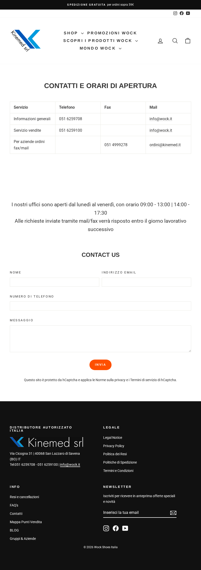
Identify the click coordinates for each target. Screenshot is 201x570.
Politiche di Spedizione (120, 462)
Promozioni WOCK (112, 33)
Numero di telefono (32, 296)
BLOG (14, 530)
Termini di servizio (143, 380)
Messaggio (21, 320)
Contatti (16, 514)
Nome (15, 272)
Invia (100, 364)
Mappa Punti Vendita (26, 522)
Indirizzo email (119, 272)
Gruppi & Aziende (23, 539)
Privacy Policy (113, 446)
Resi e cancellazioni (24, 497)
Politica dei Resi (115, 454)
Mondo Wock (99, 48)
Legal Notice (112, 438)
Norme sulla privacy (111, 380)
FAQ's (14, 505)
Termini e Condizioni (118, 471)
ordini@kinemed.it (165, 144)
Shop (72, 33)
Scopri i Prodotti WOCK (98, 41)
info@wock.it (161, 119)
